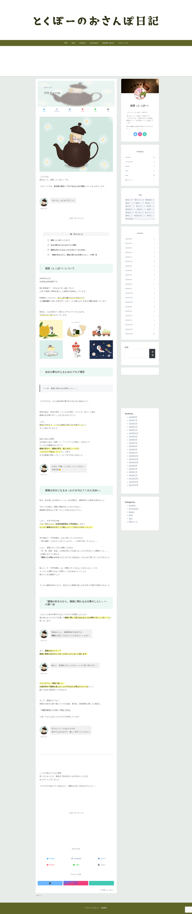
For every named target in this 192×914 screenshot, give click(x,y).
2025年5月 (140, 284)
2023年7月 (140, 315)
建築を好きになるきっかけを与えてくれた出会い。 (69, 250)
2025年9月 (140, 266)
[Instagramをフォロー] (75, 883)
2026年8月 (140, 239)
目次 (75, 234)
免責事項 (104, 908)
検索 (126, 347)
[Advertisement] (96, 62)
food (140, 175)
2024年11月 (140, 297)
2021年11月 (140, 329)
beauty (140, 166)
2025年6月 (140, 279)
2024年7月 (140, 311)
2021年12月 (140, 324)
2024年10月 (140, 302)
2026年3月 (140, 248)
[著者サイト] (50, 883)
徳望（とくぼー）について (60, 240)
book (140, 171)
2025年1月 (140, 288)
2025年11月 (140, 261)
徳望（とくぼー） (140, 105)
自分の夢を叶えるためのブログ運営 (63, 245)
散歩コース (140, 180)
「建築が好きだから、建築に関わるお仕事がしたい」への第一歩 (74, 255)
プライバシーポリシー (92, 908)
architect (140, 157)
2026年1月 (140, 257)
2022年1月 (140, 320)
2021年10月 (140, 334)
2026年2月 (140, 252)
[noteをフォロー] (101, 883)
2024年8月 (140, 306)
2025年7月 (140, 275)
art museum (140, 162)
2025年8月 (140, 270)
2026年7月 (140, 243)
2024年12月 (140, 293)
